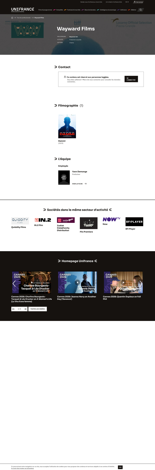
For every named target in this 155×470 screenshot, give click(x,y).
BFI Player (130, 229)
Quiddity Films (18, 227)
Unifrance (123, 10)
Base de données (90, 10)
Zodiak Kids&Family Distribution (63, 228)
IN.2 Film (38, 225)
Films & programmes (45, 10)
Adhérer (133, 10)
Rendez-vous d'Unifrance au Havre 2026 (91, 2)
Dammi (61, 141)
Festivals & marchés (73, 10)
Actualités (59, 10)
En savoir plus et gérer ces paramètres (22, 468)
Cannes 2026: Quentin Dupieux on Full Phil (122, 297)
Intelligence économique (108, 10)
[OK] (120, 467)
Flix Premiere (86, 232)
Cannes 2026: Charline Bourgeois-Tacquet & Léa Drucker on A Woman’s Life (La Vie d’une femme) (31, 299)
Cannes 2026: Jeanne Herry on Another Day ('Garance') (76, 297)
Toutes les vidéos (37, 309)
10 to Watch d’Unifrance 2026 (114, 2)
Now (105, 224)
